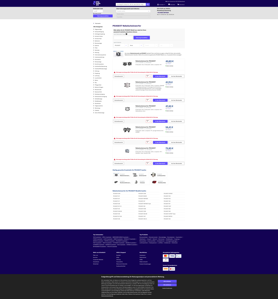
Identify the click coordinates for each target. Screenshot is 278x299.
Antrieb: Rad (98, 38)
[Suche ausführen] (148, 4)
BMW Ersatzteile (118, 239)
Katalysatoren (153, 242)
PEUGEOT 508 (167, 211)
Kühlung (97, 71)
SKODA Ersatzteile (98, 241)
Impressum (142, 255)
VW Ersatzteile (97, 237)
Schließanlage (98, 99)
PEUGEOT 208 (116, 203)
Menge (147, 75)
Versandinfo (119, 261)
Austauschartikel (120, 266)
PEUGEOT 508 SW (142, 213)
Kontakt (118, 255)
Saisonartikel (98, 92)
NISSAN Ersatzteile (111, 244)
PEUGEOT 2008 (142, 193)
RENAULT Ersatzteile (129, 239)
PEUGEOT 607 (167, 203)
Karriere (95, 257)
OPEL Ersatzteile (106, 237)
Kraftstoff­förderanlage (101, 68)
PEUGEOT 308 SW (117, 211)
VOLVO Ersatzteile (112, 246)
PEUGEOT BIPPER (168, 216)
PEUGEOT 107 (116, 201)
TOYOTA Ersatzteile (109, 241)
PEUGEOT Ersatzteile (131, 23)
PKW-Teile (115, 23)
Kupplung (97, 73)
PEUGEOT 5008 (142, 208)
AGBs (141, 259)
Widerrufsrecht (144, 261)
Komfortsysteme (99, 64)
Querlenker (179, 237)
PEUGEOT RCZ (167, 198)
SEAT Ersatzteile (107, 242)
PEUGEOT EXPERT (168, 193)
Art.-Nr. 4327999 (144, 62)
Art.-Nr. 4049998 (144, 128)
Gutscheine (96, 261)
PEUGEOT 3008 (142, 211)
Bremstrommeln (153, 237)
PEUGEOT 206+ (117, 193)
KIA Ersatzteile (121, 244)
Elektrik (97, 45)
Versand (169, 63)
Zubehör (97, 110)
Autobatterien (160, 241)
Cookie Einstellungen (167, 288)
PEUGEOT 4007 (167, 206)
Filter (96, 48)
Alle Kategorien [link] (98, 26)
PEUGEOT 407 (141, 201)
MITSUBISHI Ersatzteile (99, 246)
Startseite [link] (97, 23)
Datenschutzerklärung (107, 296)
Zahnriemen (161, 239)
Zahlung (118, 259)
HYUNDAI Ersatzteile (118, 242)
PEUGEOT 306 (116, 213)
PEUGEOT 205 (167, 196)
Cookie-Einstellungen (145, 264)
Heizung (97, 52)
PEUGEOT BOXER (142, 196)
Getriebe (97, 50)
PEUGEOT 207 (116, 198)
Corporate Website (98, 259)
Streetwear (98, 103)
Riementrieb (98, 89)
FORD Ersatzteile (97, 239)
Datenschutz (143, 257)
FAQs (117, 257)
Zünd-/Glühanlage (99, 112)
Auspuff (149, 239)
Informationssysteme (100, 55)
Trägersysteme (99, 105)
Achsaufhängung (99, 31)
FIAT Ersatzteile (97, 242)
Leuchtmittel (98, 78)
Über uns (95, 255)
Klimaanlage (98, 61)
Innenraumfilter (151, 241)
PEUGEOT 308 (116, 219)
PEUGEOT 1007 (142, 216)
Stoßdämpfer (98, 101)
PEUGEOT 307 (116, 196)
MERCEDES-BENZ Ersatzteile (120, 237)
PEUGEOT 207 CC (117, 206)
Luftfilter (160, 242)
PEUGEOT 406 (141, 206)
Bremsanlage (98, 43)
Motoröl (155, 239)
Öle (96, 82)
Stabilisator (143, 239)
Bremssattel (143, 241)
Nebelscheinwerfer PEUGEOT (146, 61)
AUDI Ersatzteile (108, 239)
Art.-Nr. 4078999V (144, 149)
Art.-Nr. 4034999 (144, 83)
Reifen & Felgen (99, 87)
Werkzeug (97, 108)
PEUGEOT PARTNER (143, 198)
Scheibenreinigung (100, 94)
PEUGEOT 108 (167, 201)
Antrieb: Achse (99, 36)
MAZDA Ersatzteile (131, 242)
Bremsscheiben (144, 237)
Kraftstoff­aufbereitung (101, 66)
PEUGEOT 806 (167, 208)
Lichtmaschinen (144, 242)
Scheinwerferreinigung (101, 96)
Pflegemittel (98, 85)
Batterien (97, 41)
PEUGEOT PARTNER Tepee (144, 203)
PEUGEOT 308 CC (142, 219)
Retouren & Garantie (121, 264)
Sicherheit (95, 264)
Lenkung (97, 75)
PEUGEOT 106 (116, 208)
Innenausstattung (99, 57)
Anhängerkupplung (100, 34)
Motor (96, 80)
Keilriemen (175, 242)
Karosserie (98, 59)
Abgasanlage (98, 29)
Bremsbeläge (162, 237)
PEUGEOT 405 (167, 219)
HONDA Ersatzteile (132, 244)
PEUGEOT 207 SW (117, 216)
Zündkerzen (167, 242)
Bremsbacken (171, 237)
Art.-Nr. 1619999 (143, 107)
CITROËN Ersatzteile (98, 244)
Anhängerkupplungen (171, 241)
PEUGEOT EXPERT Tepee (169, 213)
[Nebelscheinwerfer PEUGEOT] (127, 64)
